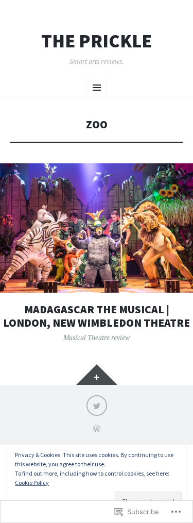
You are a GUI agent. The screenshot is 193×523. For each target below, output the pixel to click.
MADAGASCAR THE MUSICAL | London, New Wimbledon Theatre (96, 316)
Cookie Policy (32, 482)
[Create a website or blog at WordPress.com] (96, 429)
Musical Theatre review (96, 337)
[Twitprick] (96, 405)
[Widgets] (96, 374)
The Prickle (96, 41)
